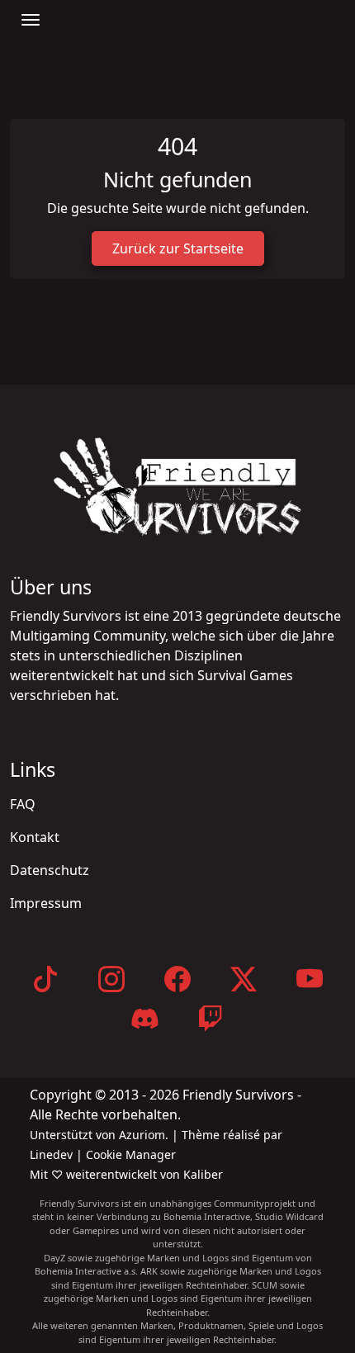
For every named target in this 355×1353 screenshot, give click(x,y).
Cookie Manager (131, 1154)
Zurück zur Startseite (178, 248)
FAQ (23, 804)
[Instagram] (111, 978)
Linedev (53, 1154)
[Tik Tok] (45, 978)
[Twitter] (243, 978)
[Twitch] (210, 1018)
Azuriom (142, 1134)
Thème (202, 1134)
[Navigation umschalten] (30, 20)
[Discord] (144, 1018)
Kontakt (34, 837)
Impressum (46, 903)
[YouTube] (309, 978)
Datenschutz (49, 870)
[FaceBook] (177, 978)
